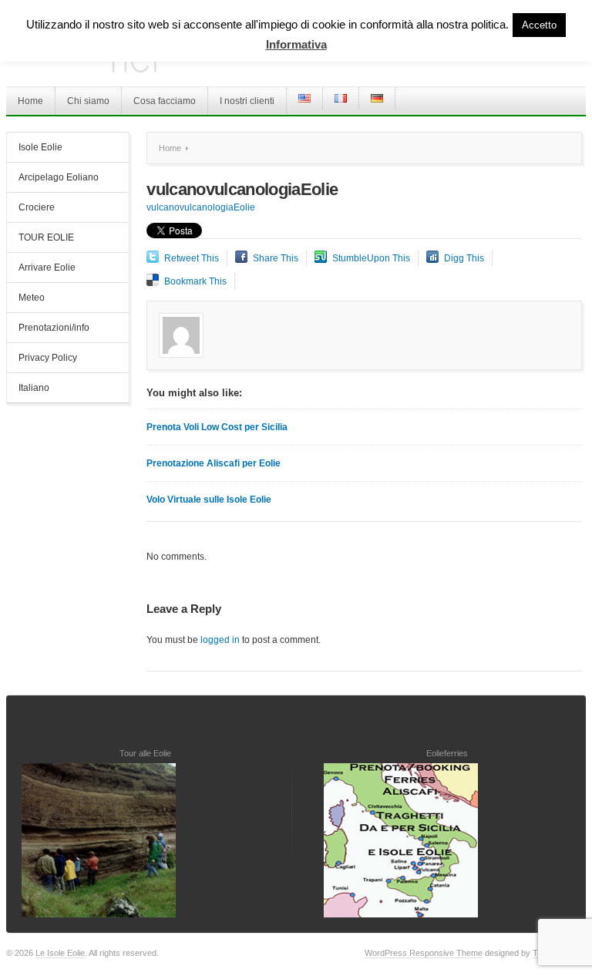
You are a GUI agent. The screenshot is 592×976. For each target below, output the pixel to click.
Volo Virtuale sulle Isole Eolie (208, 499)
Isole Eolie (40, 147)
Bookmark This (195, 281)
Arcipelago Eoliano (58, 177)
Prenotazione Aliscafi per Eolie (213, 463)
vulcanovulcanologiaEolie (200, 207)
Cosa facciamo (164, 101)
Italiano (33, 387)
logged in (220, 639)
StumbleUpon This (371, 258)
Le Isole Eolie (60, 952)
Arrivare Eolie (47, 267)
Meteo (31, 297)
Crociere (36, 207)
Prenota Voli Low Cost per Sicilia (217, 427)
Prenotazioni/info (53, 327)
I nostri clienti (247, 101)
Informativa (296, 44)
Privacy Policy (47, 357)
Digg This (464, 258)
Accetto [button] (539, 25)
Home (30, 101)
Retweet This (191, 258)
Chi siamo (88, 101)
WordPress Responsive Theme (424, 952)
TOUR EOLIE (46, 237)
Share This (275, 258)
